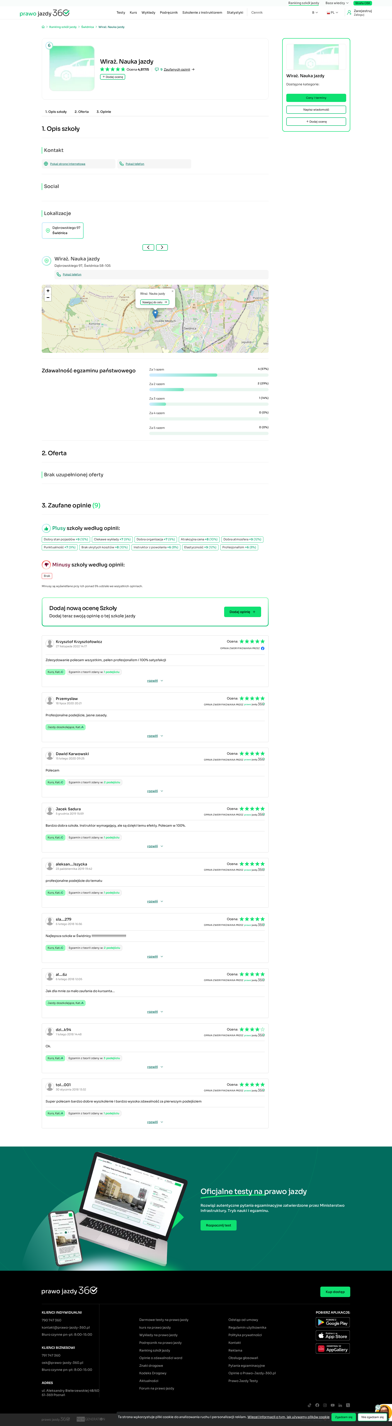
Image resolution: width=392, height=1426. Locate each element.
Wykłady (148, 12)
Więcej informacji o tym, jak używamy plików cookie (288, 1417)
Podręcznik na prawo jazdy (160, 1343)
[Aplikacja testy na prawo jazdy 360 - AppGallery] (333, 1349)
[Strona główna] (43, 27)
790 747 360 (51, 1320)
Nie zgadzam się (372, 1417)
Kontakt (234, 1343)
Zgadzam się (343, 1417)
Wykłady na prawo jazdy (158, 1335)
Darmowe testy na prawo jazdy (164, 1320)
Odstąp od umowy (243, 1320)
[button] (155, 314)
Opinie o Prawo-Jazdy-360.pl (252, 1373)
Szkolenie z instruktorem (202, 12)
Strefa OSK (362, 3)
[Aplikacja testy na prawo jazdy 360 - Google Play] (333, 1323)
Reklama (235, 1350)
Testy (121, 12)
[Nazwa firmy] (91, 1420)
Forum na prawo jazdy (156, 1388)
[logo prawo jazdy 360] (44, 13)
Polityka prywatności (245, 1335)
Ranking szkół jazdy (303, 3)
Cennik (257, 12)
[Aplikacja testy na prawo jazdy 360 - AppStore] (333, 1336)
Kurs (133, 12)
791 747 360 (51, 1355)
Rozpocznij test (218, 1225)
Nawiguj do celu (152, 302)
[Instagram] (325, 1405)
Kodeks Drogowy (153, 1373)
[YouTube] (332, 1405)
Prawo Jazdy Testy (243, 1381)
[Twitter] (348, 1405)
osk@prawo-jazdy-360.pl (62, 1363)
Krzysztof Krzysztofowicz (79, 641)
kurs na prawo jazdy (155, 1327)
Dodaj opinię (240, 612)
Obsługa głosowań (243, 1358)
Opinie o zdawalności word (160, 1358)
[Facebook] (317, 1405)
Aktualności (148, 1381)
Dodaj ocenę (114, 77)
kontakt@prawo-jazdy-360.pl (66, 1327)
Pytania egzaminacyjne (246, 1366)
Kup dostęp (335, 1292)
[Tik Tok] (309, 1405)
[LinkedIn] (340, 1405)
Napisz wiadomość (316, 109)
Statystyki (235, 12)
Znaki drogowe (151, 1366)
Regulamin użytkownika (247, 1327)
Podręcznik (169, 12)
